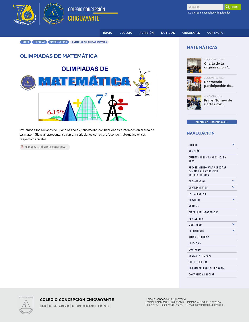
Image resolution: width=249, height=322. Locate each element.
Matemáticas (58, 42)
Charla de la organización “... (217, 65)
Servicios (195, 200)
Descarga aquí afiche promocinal (46, 147)
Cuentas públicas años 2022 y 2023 (207, 159)
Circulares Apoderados (204, 212)
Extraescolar (197, 194)
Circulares (191, 32)
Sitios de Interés (199, 237)
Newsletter (196, 218)
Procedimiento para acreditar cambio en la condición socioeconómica (207, 171)
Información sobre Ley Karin (206, 268)
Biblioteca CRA (198, 262)
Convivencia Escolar (202, 274)
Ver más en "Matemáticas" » (211, 122)
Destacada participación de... (219, 84)
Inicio (107, 32)
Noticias (168, 32)
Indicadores (196, 231)
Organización (197, 181)
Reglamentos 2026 (200, 256)
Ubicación (195, 243)
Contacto (215, 32)
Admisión (147, 32)
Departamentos (198, 187)
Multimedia (195, 225)
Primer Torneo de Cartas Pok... (218, 102)
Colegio (126, 32)
